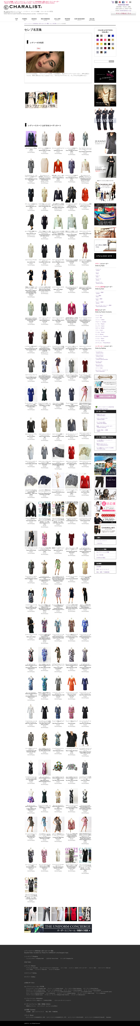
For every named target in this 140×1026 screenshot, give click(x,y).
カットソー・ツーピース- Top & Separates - (101, 371)
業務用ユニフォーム (31, 1006)
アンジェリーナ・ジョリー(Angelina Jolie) (36, 988)
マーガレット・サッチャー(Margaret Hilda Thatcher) (57, 994)
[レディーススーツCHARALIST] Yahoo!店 (94, 1017)
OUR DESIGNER (79, 19)
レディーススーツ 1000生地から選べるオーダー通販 (36, 23)
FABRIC (24, 19)
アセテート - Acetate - (101, 321)
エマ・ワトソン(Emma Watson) (90, 988)
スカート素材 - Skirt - (98, 299)
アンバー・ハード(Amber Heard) (55, 988)
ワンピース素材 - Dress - (99, 303)
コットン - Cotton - (100, 319)
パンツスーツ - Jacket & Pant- (99, 352)
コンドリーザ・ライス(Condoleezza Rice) (36, 991)
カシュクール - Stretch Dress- (99, 283)
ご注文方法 (99, 543)
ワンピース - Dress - (98, 279)
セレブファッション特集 (102, 552)
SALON (92, 19)
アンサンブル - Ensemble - (98, 362)
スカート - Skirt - (97, 276)
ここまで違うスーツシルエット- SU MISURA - (104, 440)
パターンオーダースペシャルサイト (62, 1000)
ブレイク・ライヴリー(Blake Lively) (85, 993)
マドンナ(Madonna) (100, 993)
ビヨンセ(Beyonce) (50, 993)
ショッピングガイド (101, 540)
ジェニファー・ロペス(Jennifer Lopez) (103, 991)
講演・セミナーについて (102, 569)
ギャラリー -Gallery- (30, 977)
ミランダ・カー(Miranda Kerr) (78, 994)
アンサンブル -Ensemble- (32, 967)
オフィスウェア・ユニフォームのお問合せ (47, 1006)
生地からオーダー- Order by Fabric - (101, 415)
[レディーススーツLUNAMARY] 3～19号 (35, 1017)
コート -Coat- (64, 967)
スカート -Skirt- (92, 967)
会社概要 (98, 566)
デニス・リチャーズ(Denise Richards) (35, 993)
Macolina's (108, 1017)
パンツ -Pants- (29, 969)
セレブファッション (29, 986)
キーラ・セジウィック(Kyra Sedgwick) (73, 990)
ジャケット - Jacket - (98, 270)
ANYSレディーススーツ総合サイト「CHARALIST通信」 (39, 1000)
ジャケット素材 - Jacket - (99, 293)
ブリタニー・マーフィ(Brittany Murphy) (66, 993)
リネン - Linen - (99, 330)
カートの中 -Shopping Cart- (66, 958)
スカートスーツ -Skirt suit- (104, 967)
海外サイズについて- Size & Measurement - (102, 444)
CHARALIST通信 (100, 557)
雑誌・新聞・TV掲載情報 (102, 572)
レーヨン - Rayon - (100, 323)
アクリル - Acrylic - (100, 340)
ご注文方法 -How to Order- (52, 958)
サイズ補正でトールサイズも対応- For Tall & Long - (105, 448)
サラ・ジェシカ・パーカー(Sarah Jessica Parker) (59, 991)
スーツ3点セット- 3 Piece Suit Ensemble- (101, 359)
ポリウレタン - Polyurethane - (103, 342)
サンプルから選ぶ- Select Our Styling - (101, 423)
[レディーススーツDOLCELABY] (75, 1017)
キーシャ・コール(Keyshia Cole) (54, 990)
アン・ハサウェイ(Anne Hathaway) (73, 988)
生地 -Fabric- (27, 962)
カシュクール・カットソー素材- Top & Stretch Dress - (103, 306)
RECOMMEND (45, 19)
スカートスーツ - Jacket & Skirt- (99, 355)
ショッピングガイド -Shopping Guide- (35, 958)
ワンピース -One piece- (54, 969)
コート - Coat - (99, 368)
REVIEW (67, 19)
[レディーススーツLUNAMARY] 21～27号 (56, 1017)
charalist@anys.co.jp (125, 10)
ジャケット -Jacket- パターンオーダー (78, 967)
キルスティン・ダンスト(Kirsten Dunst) (35, 990)
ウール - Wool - (99, 315)
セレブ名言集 (53, 23)
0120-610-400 (123, 5)
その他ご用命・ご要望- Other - (102, 431)
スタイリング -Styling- (30, 973)
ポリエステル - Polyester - (102, 336)
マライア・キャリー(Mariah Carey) (34, 994)
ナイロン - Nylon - (100, 338)
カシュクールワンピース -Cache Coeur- (49, 967)
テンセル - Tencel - (100, 332)
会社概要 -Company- (30, 1009)
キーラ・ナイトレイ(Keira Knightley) (92, 990)
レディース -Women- (30, 966)
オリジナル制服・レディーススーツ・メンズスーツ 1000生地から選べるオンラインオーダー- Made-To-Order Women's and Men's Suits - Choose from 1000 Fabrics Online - (31, 2)
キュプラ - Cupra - (100, 326)
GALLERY (57, 19)
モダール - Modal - (100, 328)
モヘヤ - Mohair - (99, 334)
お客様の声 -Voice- (29, 982)
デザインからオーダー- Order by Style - (102, 419)
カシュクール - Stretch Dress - (99, 365)
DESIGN (34, 19)
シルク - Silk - (98, 317)
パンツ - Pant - (97, 273)
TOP (16, 19)
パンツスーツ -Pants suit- (41, 969)
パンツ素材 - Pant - (98, 296)
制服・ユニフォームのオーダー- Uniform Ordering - (104, 427)
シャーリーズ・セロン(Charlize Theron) (82, 991)
